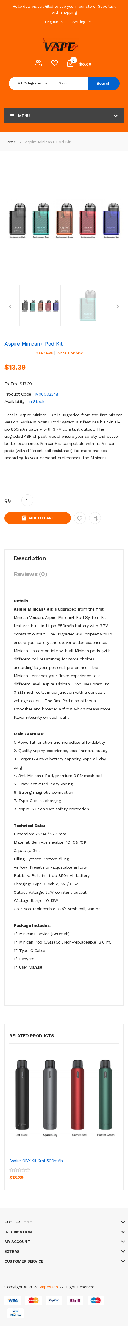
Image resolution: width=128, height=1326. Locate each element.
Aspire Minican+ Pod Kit (48, 141)
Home (10, 141)
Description (30, 558)
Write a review (69, 353)
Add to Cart (41, 518)
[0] (54, 64)
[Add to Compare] (42, 1173)
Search (103, 83)
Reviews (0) (30, 574)
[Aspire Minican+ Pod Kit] (40, 304)
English (52, 22)
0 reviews (44, 353)
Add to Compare (95, 518)
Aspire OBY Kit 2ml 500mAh (36, 1160)
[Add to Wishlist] (29, 1173)
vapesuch (49, 1286)
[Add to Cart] (15, 1173)
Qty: (8, 500)
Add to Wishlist (80, 518)
